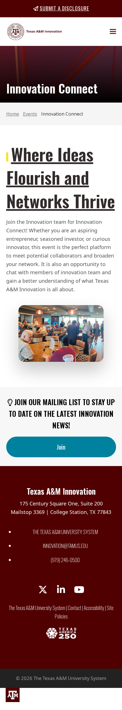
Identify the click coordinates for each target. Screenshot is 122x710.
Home (12, 114)
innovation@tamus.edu (65, 545)
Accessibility (94, 607)
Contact (74, 607)
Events (30, 114)
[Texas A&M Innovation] (13, 696)
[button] (113, 31)
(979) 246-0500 (65, 560)
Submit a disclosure (64, 8)
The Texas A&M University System (65, 531)
